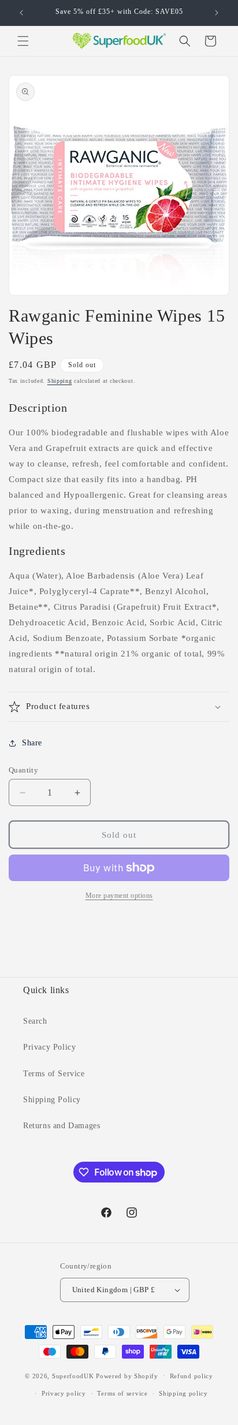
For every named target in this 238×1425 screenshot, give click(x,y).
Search (35, 1021)
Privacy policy (64, 1393)
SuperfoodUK (73, 1375)
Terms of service (122, 1393)
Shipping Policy (52, 1099)
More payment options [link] (119, 895)
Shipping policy (183, 1393)
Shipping (59, 381)
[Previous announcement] (21, 12)
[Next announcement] (216, 12)
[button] (23, 41)
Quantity (23, 770)
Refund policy (191, 1375)
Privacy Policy (49, 1047)
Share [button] (32, 742)
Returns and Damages (61, 1125)
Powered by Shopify (127, 1375)
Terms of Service (54, 1073)
